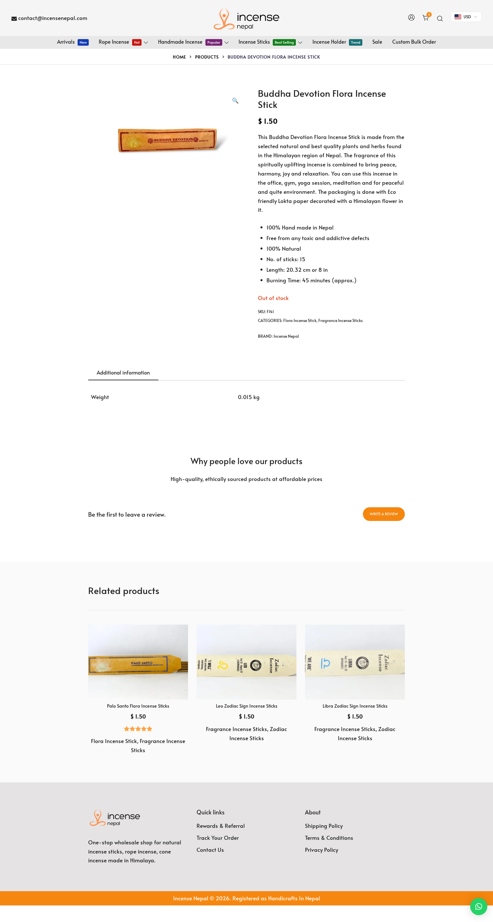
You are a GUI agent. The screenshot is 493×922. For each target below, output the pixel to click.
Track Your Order (218, 837)
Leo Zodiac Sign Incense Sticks (246, 705)
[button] (235, 100)
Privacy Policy (321, 849)
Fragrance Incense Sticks (340, 320)
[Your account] (411, 18)
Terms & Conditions (329, 837)
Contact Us (210, 849)
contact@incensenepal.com (52, 17)
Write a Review (384, 513)
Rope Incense (119, 41)
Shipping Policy (324, 825)
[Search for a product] (440, 18)
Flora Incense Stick (299, 320)
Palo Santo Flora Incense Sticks (138, 705)
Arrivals (72, 41)
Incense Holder (336, 41)
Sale (377, 41)
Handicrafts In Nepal (294, 898)
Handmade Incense (189, 41)
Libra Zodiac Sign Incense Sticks (355, 705)
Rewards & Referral (221, 825)
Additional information (123, 372)
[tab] (123, 372)
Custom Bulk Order (414, 41)
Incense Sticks (266, 41)
